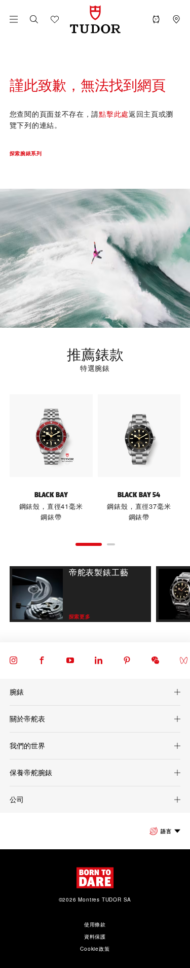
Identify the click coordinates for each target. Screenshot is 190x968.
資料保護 (95, 936)
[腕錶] (95, 692)
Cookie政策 (94, 948)
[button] (34, 19)
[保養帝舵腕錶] (95, 772)
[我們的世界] (95, 746)
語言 (166, 831)
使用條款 (95, 924)
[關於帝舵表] (95, 719)
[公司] (95, 799)
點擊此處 (114, 114)
